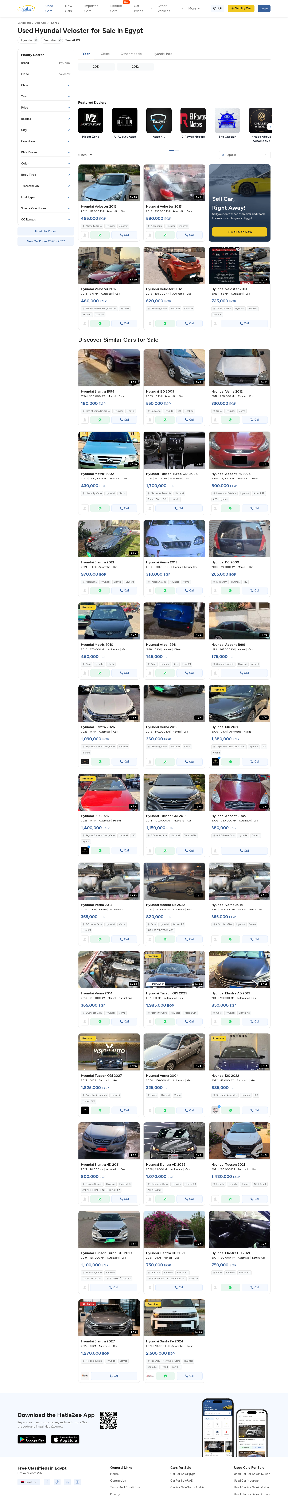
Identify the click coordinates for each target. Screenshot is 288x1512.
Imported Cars (91, 8)
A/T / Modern (154, 1190)
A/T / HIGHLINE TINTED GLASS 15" (101, 1190)
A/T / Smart (260, 1184)
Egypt (29, 1482)
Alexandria (156, 226)
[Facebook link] (47, 1482)
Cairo (219, 411)
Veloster (123, 226)
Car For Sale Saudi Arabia (187, 1487)
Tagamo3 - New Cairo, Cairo (165, 1361)
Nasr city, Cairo (94, 226)
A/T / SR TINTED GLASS (161, 930)
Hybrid (216, 752)
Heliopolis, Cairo (159, 1184)
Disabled (189, 411)
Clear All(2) (72, 40)
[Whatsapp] (100, 235)
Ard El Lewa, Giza (225, 835)
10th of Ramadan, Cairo (98, 411)
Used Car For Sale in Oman (252, 1494)
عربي (219, 7)
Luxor (154, 1095)
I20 (256, 1095)
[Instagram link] (77, 1482)
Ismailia (220, 1184)
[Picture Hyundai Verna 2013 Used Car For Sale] (174, 538)
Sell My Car (243, 8)
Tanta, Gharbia (223, 308)
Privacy (115, 1494)
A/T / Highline (220, 499)
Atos (176, 664)
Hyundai (110, 226)
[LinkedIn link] (67, 1482)
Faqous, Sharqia (94, 1184)
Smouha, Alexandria (226, 1095)
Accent (255, 664)
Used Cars (49, 8)
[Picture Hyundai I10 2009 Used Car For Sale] (239, 538)
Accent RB (258, 493)
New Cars (68, 8)
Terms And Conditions (125, 1487)
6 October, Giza (159, 835)
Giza (88, 664)
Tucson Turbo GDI (157, 499)
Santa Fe (152, 1367)
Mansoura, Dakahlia (161, 493)
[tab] (86, 54)
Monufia (155, 1272)
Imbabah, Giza (158, 582)
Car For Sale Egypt (182, 1474)
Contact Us (118, 1480)
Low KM (100, 314)
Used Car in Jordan (247, 1480)
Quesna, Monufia (225, 664)
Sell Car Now (241, 232)
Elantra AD (244, 1013)
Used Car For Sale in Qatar (251, 1487)
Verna (242, 411)
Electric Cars (119, 8)
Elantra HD (125, 1184)
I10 (245, 582)
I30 (179, 411)
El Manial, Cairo (94, 1272)
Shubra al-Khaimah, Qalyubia (101, 308)
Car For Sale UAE (181, 1480)
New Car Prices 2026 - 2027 (46, 241)
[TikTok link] (57, 1482)
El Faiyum (221, 582)
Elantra (130, 411)
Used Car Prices (45, 231)
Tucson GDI (190, 835)
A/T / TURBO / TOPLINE (118, 1278)
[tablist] (174, 54)
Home (114, 1474)
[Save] (134, 169)
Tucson (245, 1184)
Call (126, 235)
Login (264, 8)
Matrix (122, 493)
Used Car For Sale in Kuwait (252, 1474)
